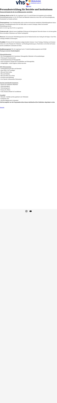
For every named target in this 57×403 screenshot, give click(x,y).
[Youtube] (30, 211)
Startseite (2, 107)
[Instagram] (26, 211)
